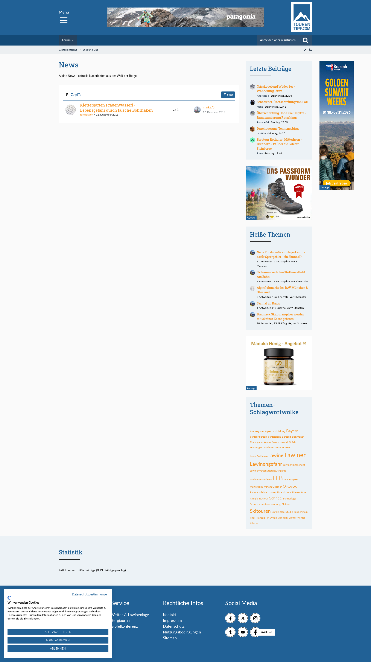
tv (268, 517)
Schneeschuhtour (260, 504)
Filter (230, 94)
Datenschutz (173, 626)
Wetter (292, 517)
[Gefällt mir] (255, 632)
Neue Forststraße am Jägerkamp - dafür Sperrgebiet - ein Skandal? (281, 254)
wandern (283, 517)
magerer (293, 479)
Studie (289, 511)
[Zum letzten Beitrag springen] (197, 109)
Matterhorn (256, 486)
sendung (276, 504)
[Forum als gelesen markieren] (305, 50)
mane (260, 106)
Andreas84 (263, 95)
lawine (276, 455)
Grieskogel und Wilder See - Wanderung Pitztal (276, 88)
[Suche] (305, 40)
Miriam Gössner (273, 486)
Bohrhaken (298, 436)
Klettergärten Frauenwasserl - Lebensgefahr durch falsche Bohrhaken (116, 107)
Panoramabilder (259, 492)
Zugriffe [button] (76, 94)
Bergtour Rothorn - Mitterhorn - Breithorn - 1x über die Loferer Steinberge (279, 143)
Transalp (261, 517)
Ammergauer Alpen (261, 431)
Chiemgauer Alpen (260, 442)
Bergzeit (286, 436)
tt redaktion (86, 114)
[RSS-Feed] (310, 50)
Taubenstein (301, 511)
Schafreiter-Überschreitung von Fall (282, 102)
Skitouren (260, 511)
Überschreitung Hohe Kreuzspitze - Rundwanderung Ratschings (281, 115)
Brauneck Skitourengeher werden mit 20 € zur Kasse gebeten (280, 316)
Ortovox (290, 486)
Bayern (292, 430)
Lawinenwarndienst (261, 479)
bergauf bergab (258, 436)
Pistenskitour (284, 492)
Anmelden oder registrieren (278, 40)
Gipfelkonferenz (124, 626)
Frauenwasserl (280, 442)
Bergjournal (121, 620)
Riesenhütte (299, 492)
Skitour (286, 504)
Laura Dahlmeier (259, 456)
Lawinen (295, 454)
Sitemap (170, 637)
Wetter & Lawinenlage (130, 614)
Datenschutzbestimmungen (90, 594)
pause (272, 492)
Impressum (172, 620)
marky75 (208, 107)
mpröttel (261, 133)
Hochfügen (256, 447)
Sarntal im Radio (268, 303)
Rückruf (263, 498)
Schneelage (289, 498)
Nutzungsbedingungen (182, 632)
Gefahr (292, 442)
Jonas (260, 153)
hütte (278, 447)
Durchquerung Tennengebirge (278, 128)
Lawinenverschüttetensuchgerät (268, 470)
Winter (301, 517)
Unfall (273, 517)
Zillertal (254, 523)
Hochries (269, 447)
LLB (278, 478)
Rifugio (254, 498)
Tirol (252, 517)
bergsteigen (274, 436)
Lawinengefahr (266, 464)
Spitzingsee (278, 511)
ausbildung (279, 431)
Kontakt (169, 614)
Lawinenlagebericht (294, 464)
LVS (286, 479)
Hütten (286, 447)
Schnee (275, 498)
